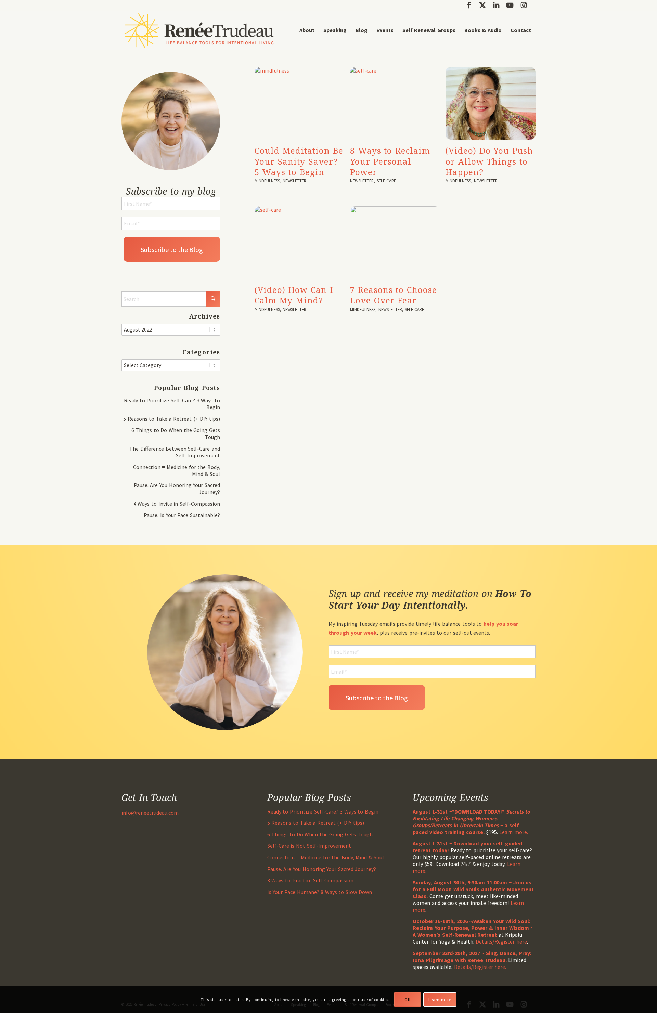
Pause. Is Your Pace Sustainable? (182, 514)
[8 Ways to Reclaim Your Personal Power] (395, 103)
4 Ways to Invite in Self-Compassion (176, 503)
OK (407, 999)
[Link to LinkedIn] (496, 5)
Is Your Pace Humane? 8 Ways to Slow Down (319, 891)
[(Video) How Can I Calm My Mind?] (300, 242)
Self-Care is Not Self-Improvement (309, 845)
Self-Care (386, 180)
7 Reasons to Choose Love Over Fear (393, 295)
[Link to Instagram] (523, 5)
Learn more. (513, 832)
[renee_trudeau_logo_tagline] (198, 30)
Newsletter (294, 180)
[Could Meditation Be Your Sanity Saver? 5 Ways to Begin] (300, 103)
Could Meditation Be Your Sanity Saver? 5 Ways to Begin (299, 161)
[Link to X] (482, 5)
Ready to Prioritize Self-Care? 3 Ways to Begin (322, 811)
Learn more (439, 999)
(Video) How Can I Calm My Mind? (294, 295)
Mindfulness (267, 180)
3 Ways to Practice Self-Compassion (310, 880)
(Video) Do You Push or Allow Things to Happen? (489, 161)
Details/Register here (501, 941)
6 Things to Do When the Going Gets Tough (320, 834)
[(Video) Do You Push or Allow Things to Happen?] (491, 103)
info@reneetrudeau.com (150, 812)
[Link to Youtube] (510, 5)
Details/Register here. (480, 966)
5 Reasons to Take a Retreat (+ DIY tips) (171, 418)
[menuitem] (307, 30)
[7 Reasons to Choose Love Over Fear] (395, 242)
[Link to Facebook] (469, 5)
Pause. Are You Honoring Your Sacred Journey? (321, 869)
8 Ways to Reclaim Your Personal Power (390, 161)
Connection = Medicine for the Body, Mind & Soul (325, 857)
